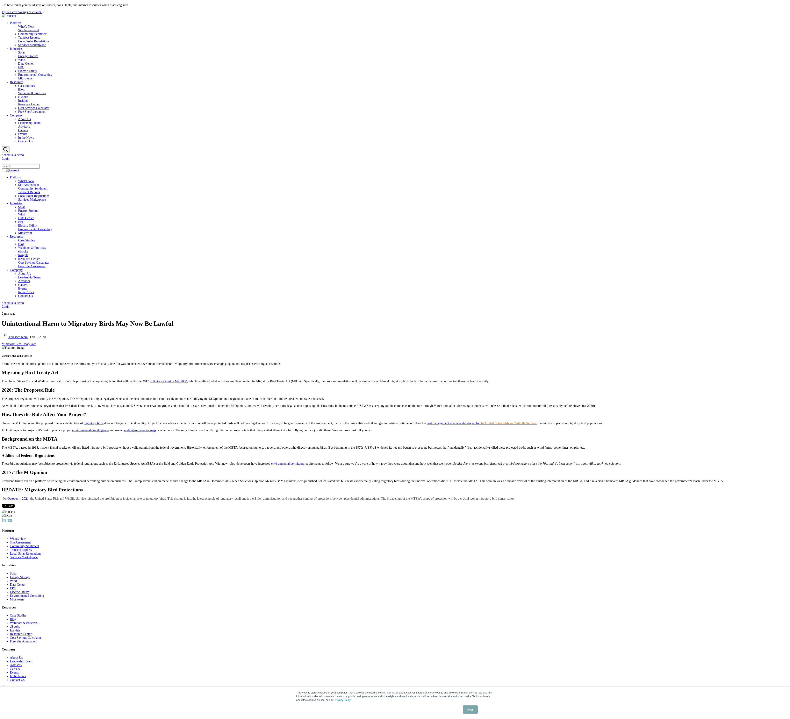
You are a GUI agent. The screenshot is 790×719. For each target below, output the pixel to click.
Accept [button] (470, 709)
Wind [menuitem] (21, 60)
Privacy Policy (342, 700)
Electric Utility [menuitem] (27, 71)
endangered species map (140, 430)
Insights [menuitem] (23, 100)
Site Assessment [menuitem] (28, 30)
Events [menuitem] (22, 134)
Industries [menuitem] (16, 48)
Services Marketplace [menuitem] (32, 45)
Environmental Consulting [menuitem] (35, 74)
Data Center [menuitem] (26, 63)
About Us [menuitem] (24, 119)
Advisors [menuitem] (24, 126)
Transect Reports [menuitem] (29, 37)
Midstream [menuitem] (25, 78)
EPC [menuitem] (21, 67)
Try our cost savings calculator (22, 12)
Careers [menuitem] (23, 130)
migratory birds (93, 423)
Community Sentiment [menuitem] (32, 34)
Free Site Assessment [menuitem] (31, 111)
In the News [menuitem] (26, 137)
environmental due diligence (90, 430)
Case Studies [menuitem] (26, 85)
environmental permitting (287, 463)
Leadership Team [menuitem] (29, 122)
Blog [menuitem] (21, 89)
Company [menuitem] (16, 115)
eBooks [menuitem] (23, 97)
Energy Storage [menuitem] (28, 56)
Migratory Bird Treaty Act (19, 344)
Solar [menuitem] (21, 52)
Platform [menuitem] (15, 22)
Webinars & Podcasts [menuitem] (32, 93)
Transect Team (18, 337)
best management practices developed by (481, 423)
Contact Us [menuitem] (25, 141)
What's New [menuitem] (26, 26)
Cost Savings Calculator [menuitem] (33, 108)
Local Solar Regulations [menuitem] (33, 41)
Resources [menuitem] (16, 82)
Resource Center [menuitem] (29, 104)
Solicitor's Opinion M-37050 (168, 381)
